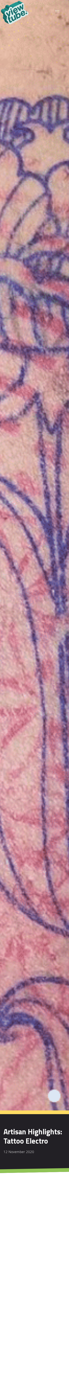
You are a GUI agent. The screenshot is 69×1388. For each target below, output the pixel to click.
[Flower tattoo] (19, 1300)
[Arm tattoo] (19, 1331)
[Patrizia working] (19, 1363)
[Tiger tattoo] (50, 1363)
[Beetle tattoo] (50, 1332)
